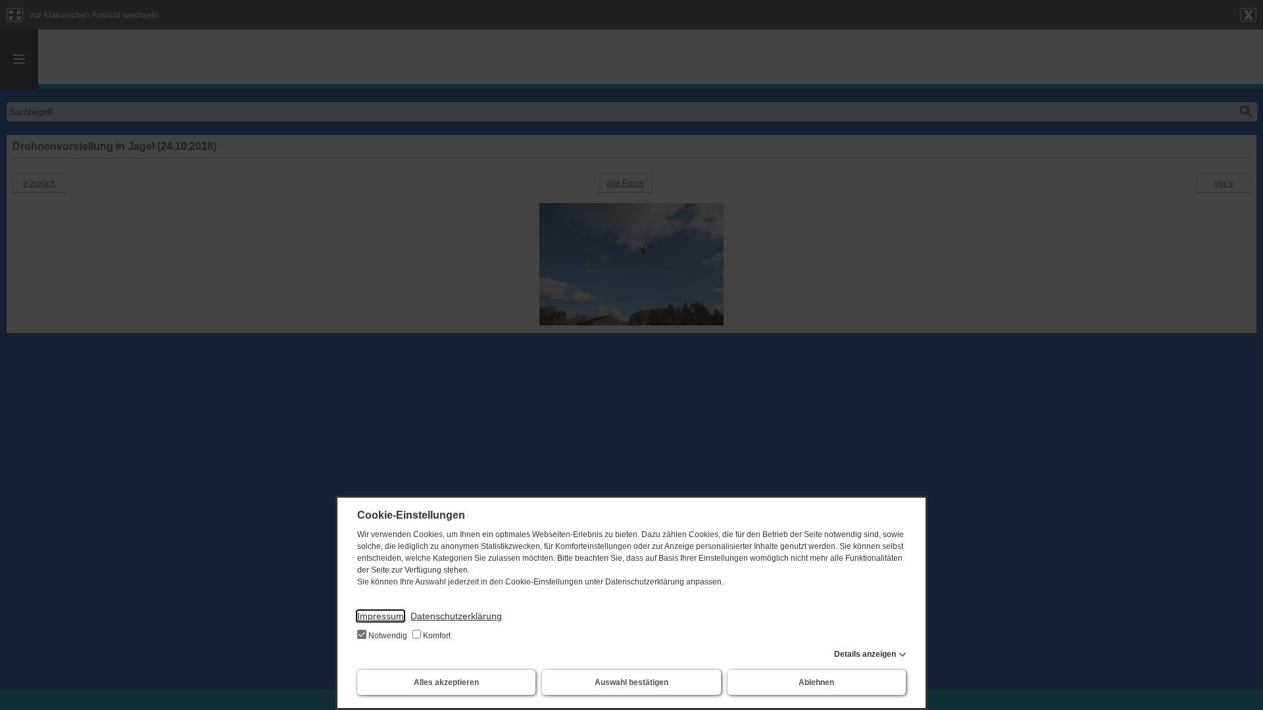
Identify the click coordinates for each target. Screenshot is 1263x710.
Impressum (380, 616)
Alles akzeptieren (446, 682)
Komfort (436, 635)
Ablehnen (816, 682)
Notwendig (387, 635)
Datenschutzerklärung (456, 616)
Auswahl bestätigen (631, 682)
